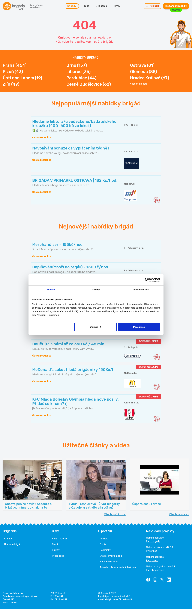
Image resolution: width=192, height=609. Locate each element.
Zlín (11, 84)
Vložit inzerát (59, 538)
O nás (103, 544)
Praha (15, 65)
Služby (56, 550)
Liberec (78, 71)
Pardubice (81, 77)
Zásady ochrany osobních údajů (118, 567)
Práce (86, 5)
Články (8, 538)
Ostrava (142, 65)
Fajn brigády (153, 541)
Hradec (149, 77)
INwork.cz (151, 550)
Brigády (71, 5)
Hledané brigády (13, 544)
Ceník (55, 544)
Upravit (94, 327)
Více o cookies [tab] (141, 289)
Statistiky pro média (111, 555)
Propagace (58, 555)
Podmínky (105, 550)
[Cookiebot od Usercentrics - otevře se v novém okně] (147, 280)
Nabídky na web (108, 561)
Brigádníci (101, 5)
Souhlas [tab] (51, 289)
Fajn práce (152, 560)
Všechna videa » (179, 514)
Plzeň (13, 71)
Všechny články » (115, 514)
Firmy (117, 5)
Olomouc (143, 71)
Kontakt (104, 538)
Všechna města (138, 84)
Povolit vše (139, 327)
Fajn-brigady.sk (155, 570)
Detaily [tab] (96, 289)
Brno (76, 65)
